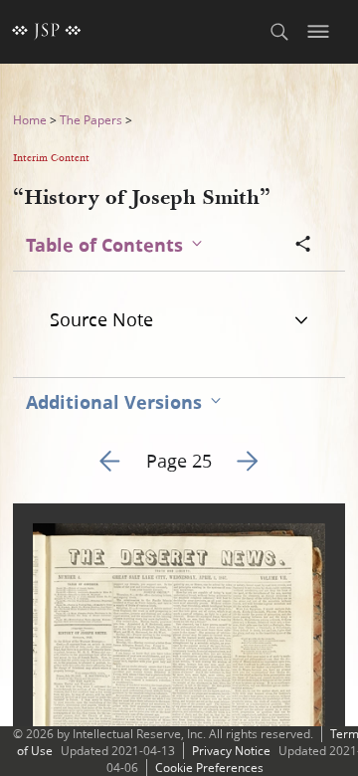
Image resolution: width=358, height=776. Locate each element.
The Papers (91, 119)
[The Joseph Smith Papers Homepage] (47, 32)
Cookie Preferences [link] (209, 767)
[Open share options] (303, 246)
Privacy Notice (231, 750)
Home (30, 119)
